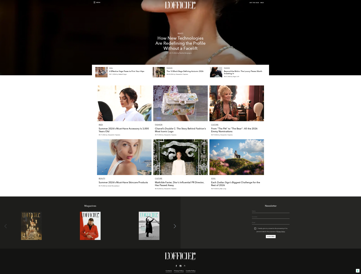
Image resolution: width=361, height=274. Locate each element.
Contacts (169, 271)
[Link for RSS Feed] (185, 266)
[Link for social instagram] (180, 266)
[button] (175, 226)
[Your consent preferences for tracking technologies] (357, 270)
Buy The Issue (254, 2)
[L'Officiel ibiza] (180, 5)
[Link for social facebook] (176, 266)
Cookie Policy (190, 271)
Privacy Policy (281, 231)
